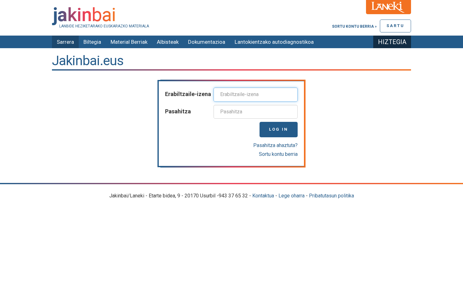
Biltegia (92, 42)
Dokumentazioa (206, 42)
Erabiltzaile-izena (188, 94)
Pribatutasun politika (331, 196)
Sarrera (65, 42)
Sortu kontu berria (278, 154)
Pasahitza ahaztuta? (275, 145)
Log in (278, 129)
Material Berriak (129, 42)
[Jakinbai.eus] (231, 16)
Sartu (395, 25)
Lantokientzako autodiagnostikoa (274, 42)
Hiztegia (392, 42)
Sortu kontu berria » (354, 26)
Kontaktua (263, 196)
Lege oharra (291, 196)
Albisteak (168, 42)
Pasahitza (178, 111)
